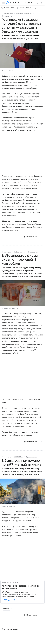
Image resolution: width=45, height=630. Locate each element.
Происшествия (7, 16)
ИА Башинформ (19, 252)
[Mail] (7, 2)
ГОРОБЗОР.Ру (18, 457)
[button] (22, 55)
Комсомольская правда (24, 13)
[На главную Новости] (14, 2)
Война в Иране (25, 8)
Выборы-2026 (9, 8)
